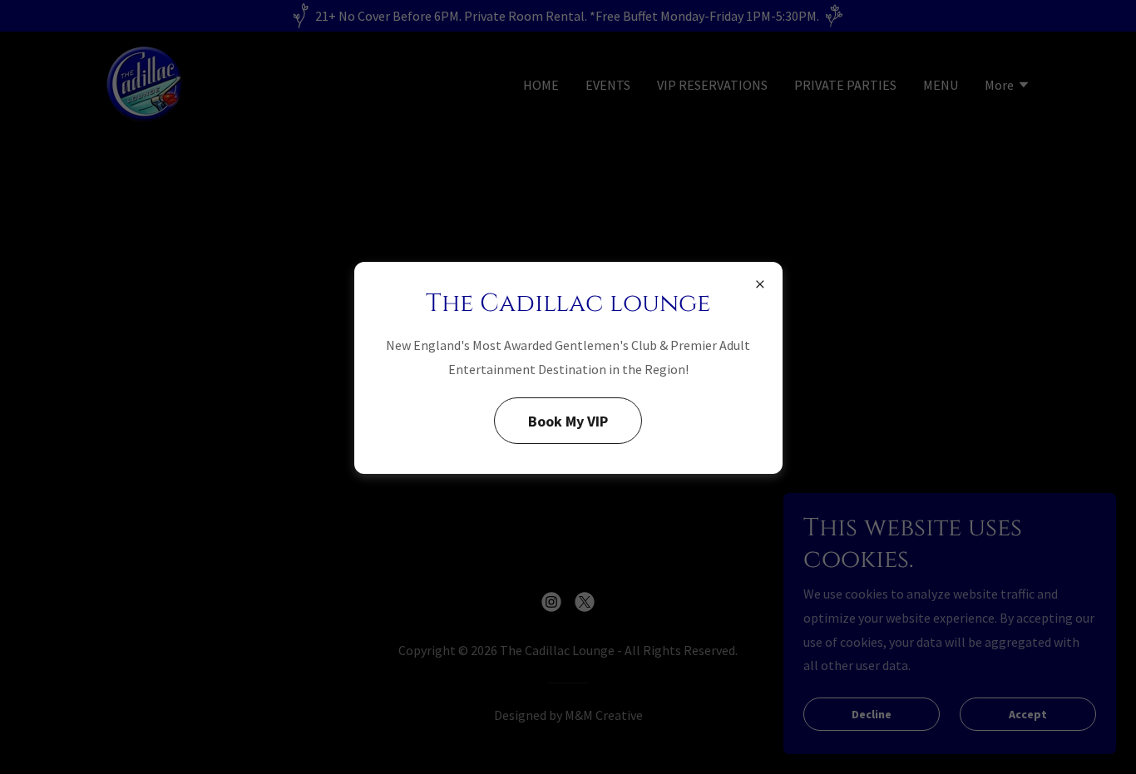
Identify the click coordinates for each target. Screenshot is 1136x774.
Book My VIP (568, 421)
